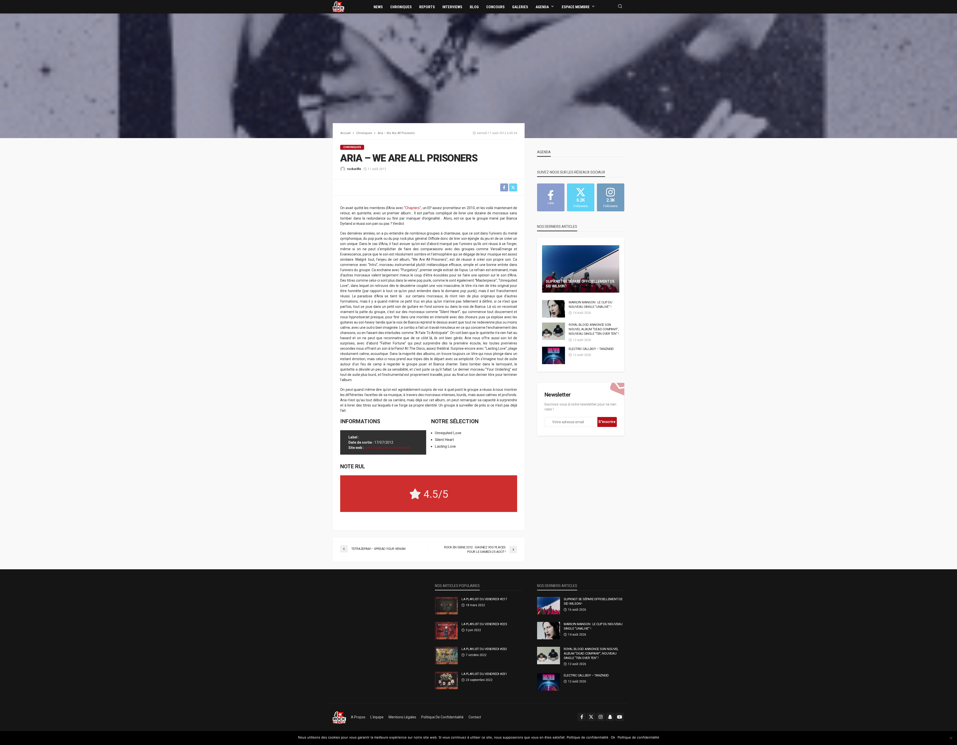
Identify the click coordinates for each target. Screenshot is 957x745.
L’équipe (377, 717)
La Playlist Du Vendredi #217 (484, 599)
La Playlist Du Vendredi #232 (484, 649)
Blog (474, 7)
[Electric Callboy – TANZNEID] (553, 355)
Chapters (412, 208)
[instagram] (600, 717)
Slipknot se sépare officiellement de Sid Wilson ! (580, 283)
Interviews (452, 7)
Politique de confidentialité (442, 717)
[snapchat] (610, 717)
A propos (358, 717)
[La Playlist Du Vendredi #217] (446, 605)
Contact (475, 717)
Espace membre (576, 7)
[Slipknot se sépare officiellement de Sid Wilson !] (580, 269)
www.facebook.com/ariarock (387, 448)
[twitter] (591, 717)
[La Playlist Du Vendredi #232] (446, 655)
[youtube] (619, 717)
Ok (613, 737)
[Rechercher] (620, 6)
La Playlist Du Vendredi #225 (484, 624)
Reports (427, 7)
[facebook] (581, 717)
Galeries (520, 7)
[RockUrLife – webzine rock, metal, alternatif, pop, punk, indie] (339, 717)
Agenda (542, 7)
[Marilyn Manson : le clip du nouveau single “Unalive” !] (553, 309)
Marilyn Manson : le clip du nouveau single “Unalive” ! (590, 304)
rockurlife (354, 169)
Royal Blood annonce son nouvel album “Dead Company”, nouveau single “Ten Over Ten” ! (594, 329)
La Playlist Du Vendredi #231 (484, 674)
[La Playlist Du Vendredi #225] (446, 630)
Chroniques (401, 7)
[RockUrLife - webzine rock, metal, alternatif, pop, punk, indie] (338, 6)
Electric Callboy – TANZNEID (591, 349)
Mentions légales (402, 717)
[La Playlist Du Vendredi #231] (446, 680)
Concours (495, 7)
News (378, 7)
